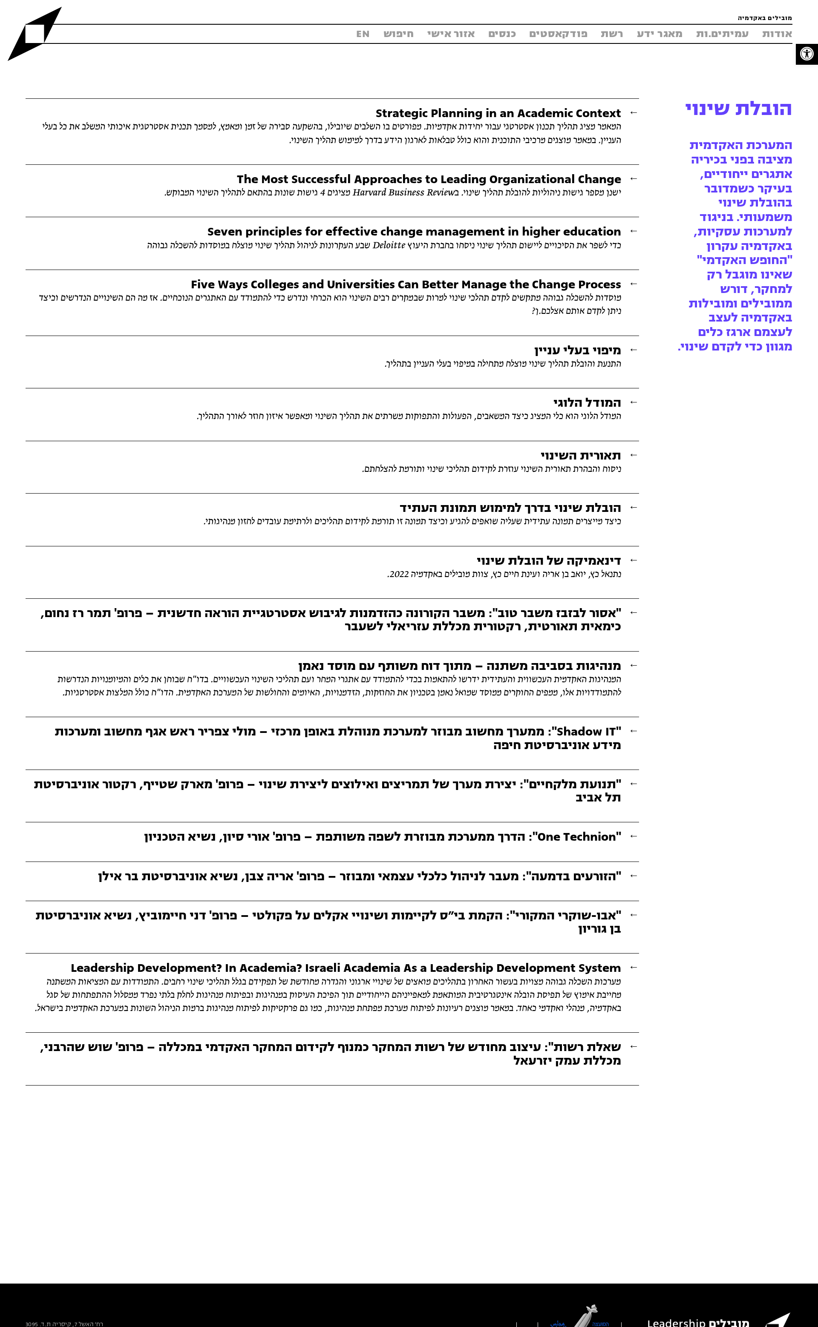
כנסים (502, 34)
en (363, 34)
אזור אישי (451, 34)
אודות (777, 34)
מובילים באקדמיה (765, 18)
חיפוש (398, 34)
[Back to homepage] (35, 33)
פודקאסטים (558, 34)
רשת (612, 34)
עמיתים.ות (722, 34)
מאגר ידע (660, 34)
